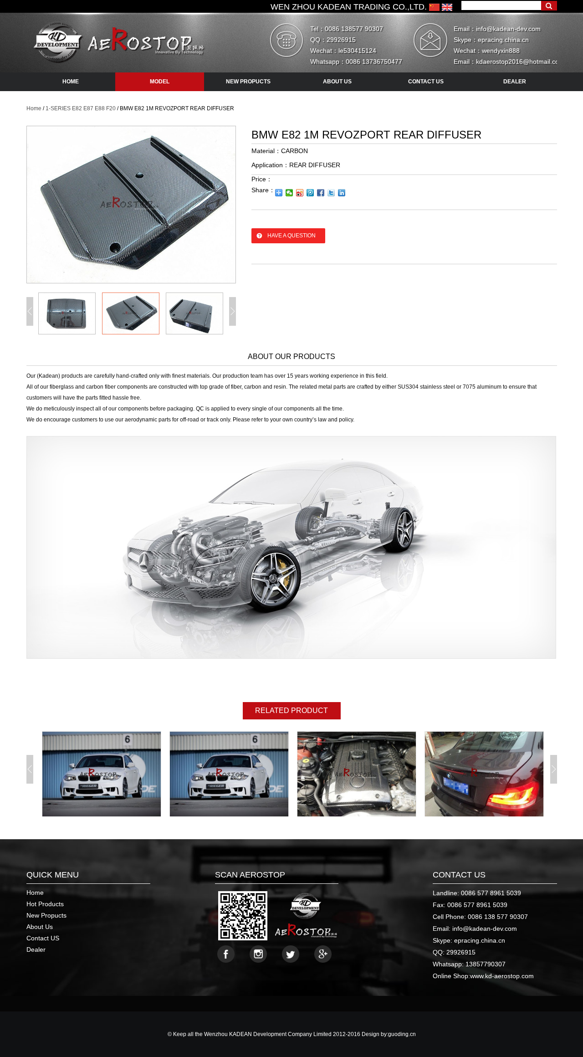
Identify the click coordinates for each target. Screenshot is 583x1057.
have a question (291, 235)
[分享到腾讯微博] (310, 192)
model (159, 81)
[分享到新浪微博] (300, 192)
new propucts (248, 81)
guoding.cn (402, 1034)
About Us (39, 926)
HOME (70, 81)
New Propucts (46, 915)
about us (337, 81)
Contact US (42, 938)
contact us (426, 81)
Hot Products (45, 904)
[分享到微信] (289, 192)
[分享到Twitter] (331, 192)
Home (33, 108)
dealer (514, 81)
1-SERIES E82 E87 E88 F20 (81, 108)
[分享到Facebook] (321, 192)
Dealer (36, 949)
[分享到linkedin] (342, 192)
